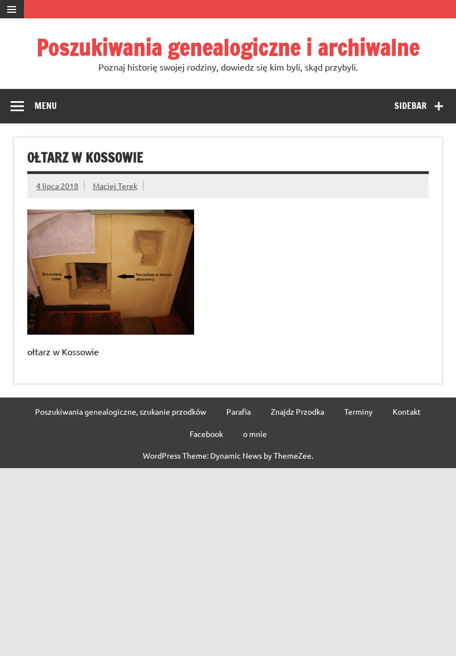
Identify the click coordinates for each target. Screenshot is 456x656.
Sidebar (410, 106)
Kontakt (407, 411)
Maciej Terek (115, 186)
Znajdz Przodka (297, 411)
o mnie (255, 434)
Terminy (358, 411)
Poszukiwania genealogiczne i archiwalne (228, 47)
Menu (45, 106)
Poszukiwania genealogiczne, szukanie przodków (120, 411)
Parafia (238, 411)
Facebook (206, 434)
